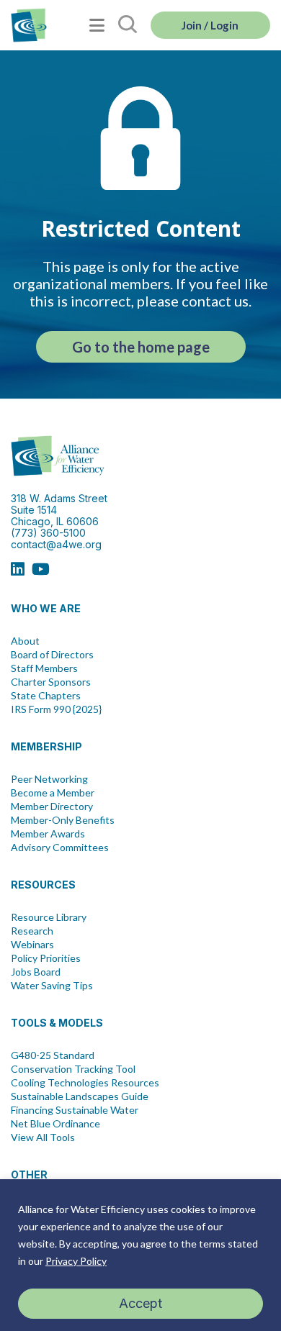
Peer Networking (49, 779)
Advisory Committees (60, 847)
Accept (140, 1303)
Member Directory (52, 806)
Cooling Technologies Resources (85, 1083)
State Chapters (46, 695)
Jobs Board (36, 972)
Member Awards (48, 834)
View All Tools (43, 1137)
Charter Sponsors (51, 682)
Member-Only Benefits (63, 820)
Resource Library (48, 917)
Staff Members (44, 668)
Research (32, 931)
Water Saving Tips (52, 985)
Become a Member (52, 793)
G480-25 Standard (52, 1055)
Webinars (32, 944)
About (25, 641)
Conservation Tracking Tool (73, 1069)
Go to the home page (141, 346)
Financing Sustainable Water (74, 1110)
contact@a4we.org (56, 544)
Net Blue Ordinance (55, 1124)
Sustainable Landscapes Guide (79, 1096)
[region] (140, 1255)
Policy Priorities (46, 958)
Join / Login (210, 25)
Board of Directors (52, 654)
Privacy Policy (76, 1261)
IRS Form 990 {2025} (56, 709)
